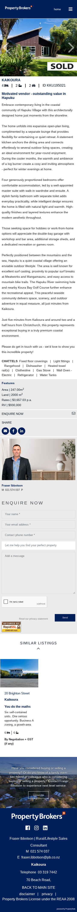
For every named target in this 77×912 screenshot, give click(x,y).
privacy (47, 894)
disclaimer (27, 894)
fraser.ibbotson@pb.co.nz (40, 857)
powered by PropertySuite (66, 909)
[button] (6, 47)
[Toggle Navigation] (70, 9)
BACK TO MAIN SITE (38, 887)
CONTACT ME (38, 795)
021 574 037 (37, 851)
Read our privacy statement (33, 618)
